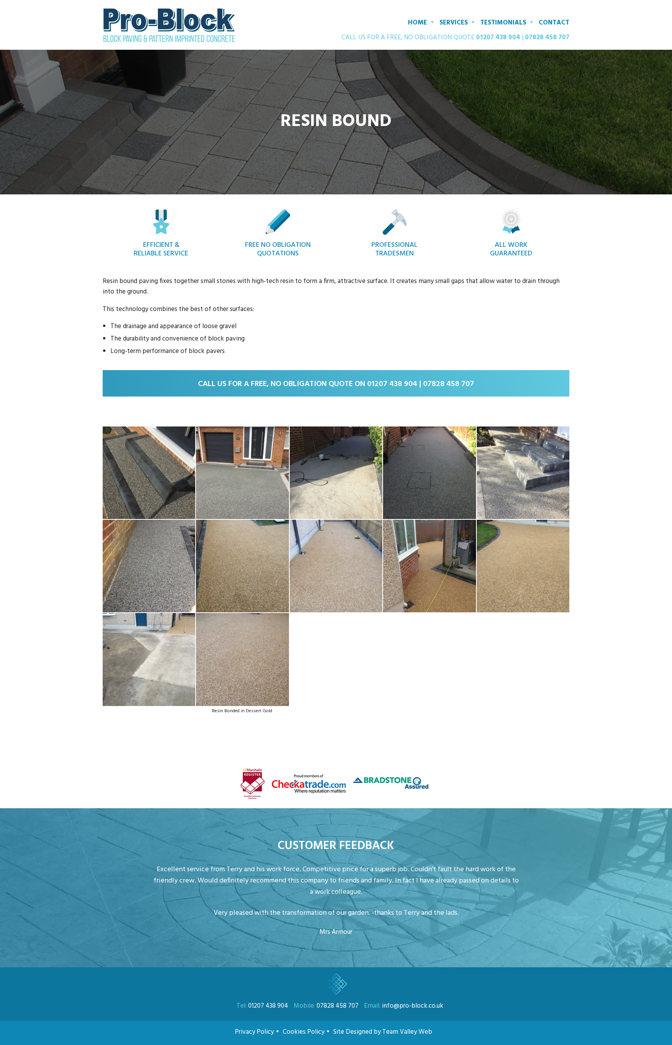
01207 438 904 (498, 37)
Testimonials (503, 22)
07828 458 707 (547, 37)
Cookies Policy (303, 1032)
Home (417, 22)
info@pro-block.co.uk (412, 1006)
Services (453, 22)
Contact (554, 22)
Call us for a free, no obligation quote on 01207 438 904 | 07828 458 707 (336, 384)
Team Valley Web (408, 1032)
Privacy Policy (254, 1032)
